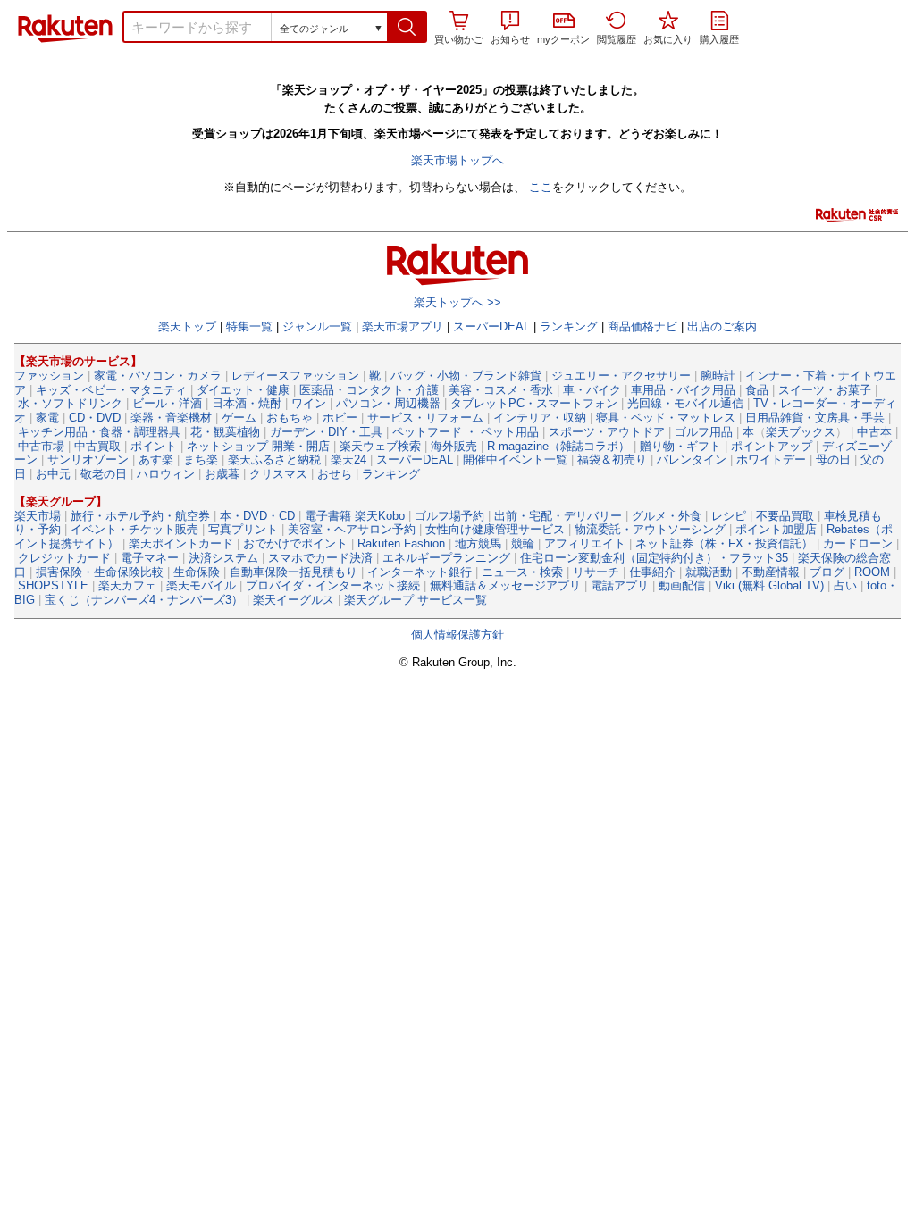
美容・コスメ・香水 (501, 390)
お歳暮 (222, 473)
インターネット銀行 (419, 572)
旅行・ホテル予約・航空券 (140, 515)
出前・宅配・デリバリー (558, 515)
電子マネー (150, 557)
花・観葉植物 (225, 432)
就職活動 (708, 572)
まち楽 (200, 459)
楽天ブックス (800, 432)
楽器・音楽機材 (171, 417)
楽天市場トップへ (457, 160)
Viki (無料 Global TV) (769, 585)
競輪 (522, 543)
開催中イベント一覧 (515, 459)
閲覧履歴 (616, 39)
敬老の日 (103, 473)
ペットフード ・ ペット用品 (465, 432)
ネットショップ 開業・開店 (258, 446)
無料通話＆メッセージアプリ (505, 585)
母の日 (833, 459)
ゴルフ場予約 (449, 515)
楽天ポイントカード (181, 543)
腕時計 (718, 375)
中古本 (874, 432)
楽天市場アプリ (402, 326)
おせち (334, 473)
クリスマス (278, 473)
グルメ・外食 (666, 515)
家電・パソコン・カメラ (158, 375)
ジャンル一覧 (317, 326)
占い (845, 585)
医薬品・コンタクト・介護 (369, 390)
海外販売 (454, 446)
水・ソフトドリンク (70, 403)
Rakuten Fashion (401, 543)
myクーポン (563, 39)
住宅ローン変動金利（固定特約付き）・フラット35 (654, 557)
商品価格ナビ (642, 326)
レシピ (728, 515)
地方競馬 (478, 543)
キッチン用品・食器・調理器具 (99, 432)
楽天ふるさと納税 (274, 459)
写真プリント (243, 529)
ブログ (827, 572)
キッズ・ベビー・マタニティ (111, 390)
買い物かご (458, 39)
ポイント (153, 446)
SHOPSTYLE (53, 585)
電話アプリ (620, 585)
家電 (47, 417)
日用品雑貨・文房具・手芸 (815, 417)
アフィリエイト (584, 543)
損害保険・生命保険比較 (100, 572)
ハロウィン (166, 473)
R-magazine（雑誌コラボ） (558, 446)
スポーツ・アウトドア (607, 432)
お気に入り (668, 39)
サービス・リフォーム (425, 417)
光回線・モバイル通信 (685, 403)
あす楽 (156, 459)
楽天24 (348, 459)
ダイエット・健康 (243, 390)
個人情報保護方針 (457, 634)
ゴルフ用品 (704, 432)
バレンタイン (691, 459)
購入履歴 (719, 39)
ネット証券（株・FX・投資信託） (724, 543)
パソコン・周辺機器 (388, 403)
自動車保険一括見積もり (293, 572)
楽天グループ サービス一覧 (415, 599)
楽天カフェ (127, 585)
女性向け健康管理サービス (495, 529)
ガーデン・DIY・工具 (326, 432)
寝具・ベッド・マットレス (665, 417)
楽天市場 (65, 28)
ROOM (872, 572)
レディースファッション (295, 375)
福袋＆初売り (612, 459)
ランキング (569, 326)
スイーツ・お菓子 (824, 390)
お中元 (53, 473)
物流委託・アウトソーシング (650, 529)
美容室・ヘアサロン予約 (352, 529)
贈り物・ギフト (680, 446)
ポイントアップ (771, 446)
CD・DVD (95, 417)
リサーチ (596, 572)
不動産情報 (771, 572)
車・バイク (592, 390)
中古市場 (41, 446)
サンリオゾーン (88, 459)
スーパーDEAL (491, 326)
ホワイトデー (771, 459)
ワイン (308, 403)
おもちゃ (289, 417)
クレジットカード (64, 557)
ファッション (49, 375)
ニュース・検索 (522, 572)
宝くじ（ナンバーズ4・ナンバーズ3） (144, 599)
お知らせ (510, 39)
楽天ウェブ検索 (380, 446)
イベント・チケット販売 (134, 529)
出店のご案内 (722, 326)
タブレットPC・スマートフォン (533, 403)
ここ (540, 187)
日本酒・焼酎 (246, 403)
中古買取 (97, 446)
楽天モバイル (201, 585)
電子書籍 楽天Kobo (355, 515)
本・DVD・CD (257, 515)
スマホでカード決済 (320, 557)
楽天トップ (187, 326)
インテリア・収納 (539, 417)
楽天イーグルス (293, 599)
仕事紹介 (652, 572)
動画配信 (682, 585)
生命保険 (196, 572)
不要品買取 (785, 515)
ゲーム (239, 417)
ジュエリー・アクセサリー (621, 375)
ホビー (340, 417)
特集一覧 (249, 326)
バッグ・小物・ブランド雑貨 (465, 375)
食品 (756, 390)
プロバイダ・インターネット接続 (333, 585)
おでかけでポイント (295, 543)
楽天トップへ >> (457, 302)
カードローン (858, 543)
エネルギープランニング (446, 557)
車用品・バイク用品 (683, 390)
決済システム (223, 557)
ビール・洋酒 (167, 403)
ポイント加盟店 (776, 529)
